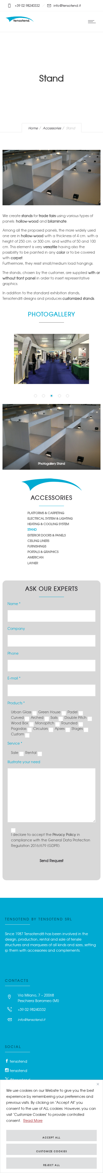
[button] (35, 395)
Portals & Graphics (43, 551)
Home (33, 128)
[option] (51, 359)
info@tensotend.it (31, 1019)
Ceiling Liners (38, 540)
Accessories (52, 128)
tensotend (18, 1061)
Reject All (51, 1165)
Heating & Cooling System (48, 524)
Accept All (51, 1137)
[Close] (98, 1084)
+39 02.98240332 (32, 1009)
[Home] (20, 20)
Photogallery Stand (51, 463)
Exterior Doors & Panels (47, 535)
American (36, 557)
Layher (33, 563)
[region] (51, 1126)
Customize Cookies (51, 1151)
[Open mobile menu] (93, 22)
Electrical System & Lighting (50, 518)
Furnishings (37, 546)
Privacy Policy (64, 834)
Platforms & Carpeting (46, 513)
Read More (32, 1120)
